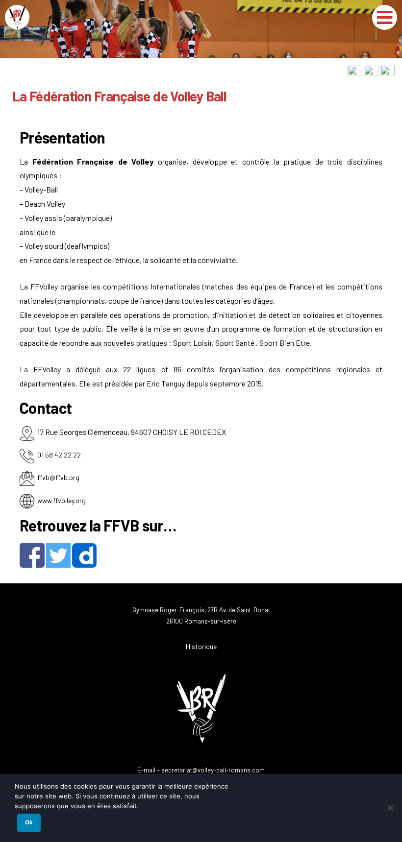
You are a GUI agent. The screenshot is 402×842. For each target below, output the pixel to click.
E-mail (146, 770)
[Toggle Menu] (384, 17)
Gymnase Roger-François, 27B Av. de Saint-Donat (201, 610)
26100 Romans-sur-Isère (201, 621)
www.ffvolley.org (61, 500)
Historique (201, 646)
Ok (29, 822)
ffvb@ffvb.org (58, 477)
